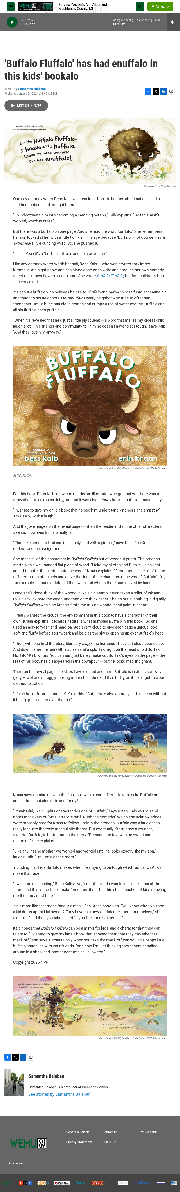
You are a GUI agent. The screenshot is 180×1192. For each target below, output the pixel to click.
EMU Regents (148, 1132)
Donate (162, 6)
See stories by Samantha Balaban (60, 1094)
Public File (109, 1142)
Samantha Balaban (32, 89)
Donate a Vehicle (78, 1132)
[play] (12, 22)
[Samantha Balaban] (14, 1082)
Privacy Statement (79, 1142)
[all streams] (173, 22)
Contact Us (110, 1132)
